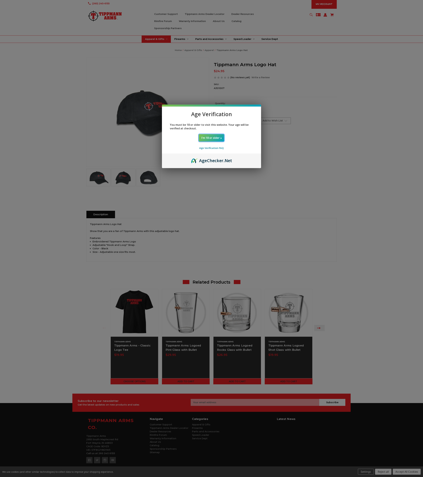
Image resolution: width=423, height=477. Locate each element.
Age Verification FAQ (211, 148)
